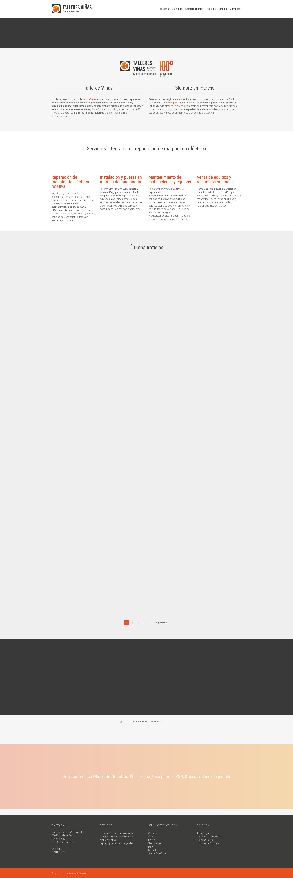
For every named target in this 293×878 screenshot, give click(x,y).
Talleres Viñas (63, 295)
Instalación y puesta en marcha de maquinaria (121, 179)
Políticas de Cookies (208, 843)
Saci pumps (154, 843)
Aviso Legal (203, 833)
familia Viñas (89, 99)
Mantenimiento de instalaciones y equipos (169, 179)
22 (150, 622)
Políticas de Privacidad (209, 836)
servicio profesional (174, 102)
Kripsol (152, 850)
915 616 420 (58, 838)
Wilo (150, 836)
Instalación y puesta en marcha (117, 836)
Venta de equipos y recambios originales (216, 179)
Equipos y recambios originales (116, 843)
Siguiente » (161, 622)
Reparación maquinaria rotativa (117, 833)
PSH (150, 846)
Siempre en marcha (74, 325)
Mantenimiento (108, 840)
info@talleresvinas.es (63, 842)
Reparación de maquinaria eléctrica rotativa (70, 182)
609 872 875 (58, 852)
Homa (151, 840)
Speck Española (157, 853)
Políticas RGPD (205, 840)
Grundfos (153, 833)
